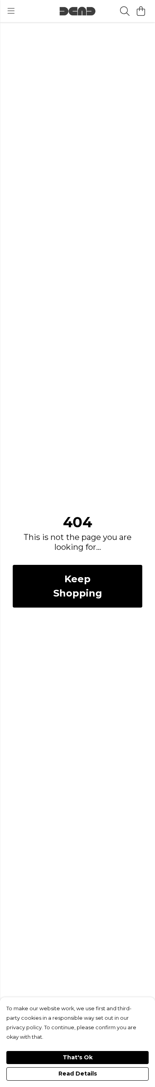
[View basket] (141, 11)
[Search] (125, 11)
